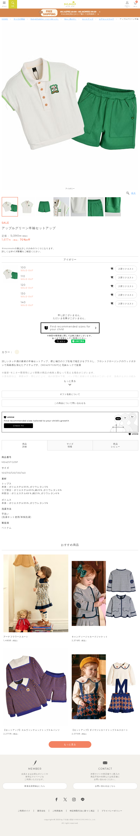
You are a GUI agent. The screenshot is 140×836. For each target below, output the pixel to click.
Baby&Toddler (45, 19)
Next (133, 105)
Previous (7, 105)
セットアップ (87, 19)
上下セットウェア (106, 19)
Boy (70, 19)
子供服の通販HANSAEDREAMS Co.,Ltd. (79, 819)
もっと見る (70, 381)
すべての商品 (19, 19)
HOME (5, 19)
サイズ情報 (16, 251)
